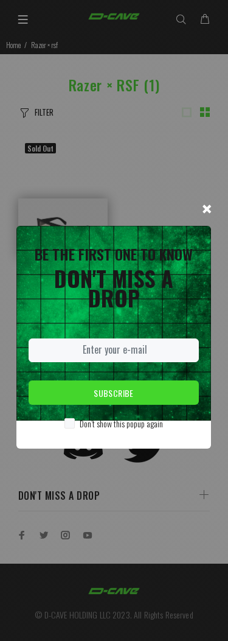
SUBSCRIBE (114, 393)
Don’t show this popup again (121, 423)
